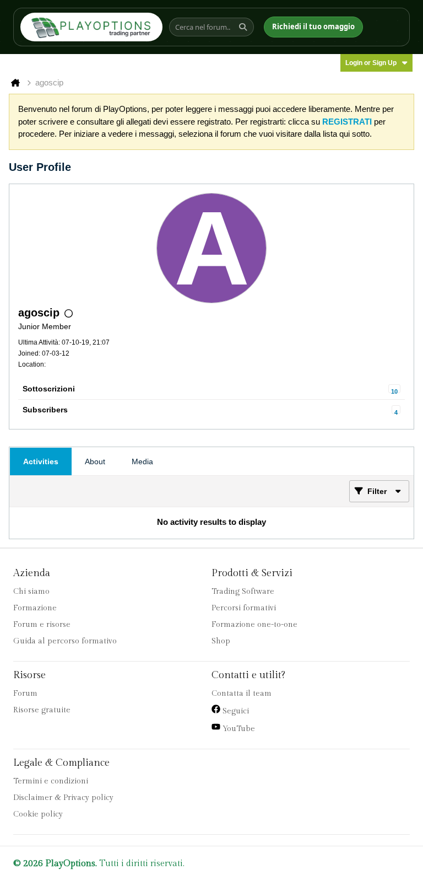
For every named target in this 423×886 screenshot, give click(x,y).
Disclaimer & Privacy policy (63, 797)
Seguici (234, 711)
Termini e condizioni (50, 781)
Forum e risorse (41, 624)
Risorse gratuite (41, 710)
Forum (25, 693)
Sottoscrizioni (49, 388)
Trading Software (243, 591)
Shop (221, 641)
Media (142, 461)
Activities (40, 461)
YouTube (237, 728)
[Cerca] (244, 27)
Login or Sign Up (371, 63)
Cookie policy (38, 814)
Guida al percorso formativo (65, 641)
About (95, 461)
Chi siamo (31, 591)
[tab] (41, 461)
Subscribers (45, 409)
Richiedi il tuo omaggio (313, 26)
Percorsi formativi (244, 608)
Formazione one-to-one (254, 624)
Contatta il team (242, 693)
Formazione (35, 608)
